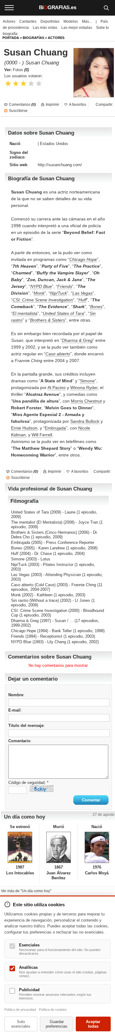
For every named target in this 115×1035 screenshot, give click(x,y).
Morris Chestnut (86, 401)
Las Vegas (82, 293)
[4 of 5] (31, 83)
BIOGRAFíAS (33, 38)
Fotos (21, 69)
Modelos (70, 21)
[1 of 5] (8, 83)
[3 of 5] (23, 83)
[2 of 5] (16, 83)
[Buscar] (106, 7)
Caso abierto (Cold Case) (33, 584)
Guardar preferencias (56, 1024)
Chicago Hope (83, 259)
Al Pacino (57, 387)
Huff (82, 299)
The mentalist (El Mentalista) (36, 522)
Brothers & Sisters (47, 320)
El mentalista (25, 313)
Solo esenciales (20, 1024)
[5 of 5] (39, 83)
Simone (87, 380)
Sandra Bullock (84, 421)
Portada (10, 38)
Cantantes (27, 21)
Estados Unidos (54, 143)
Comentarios (22, 104)
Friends (64, 286)
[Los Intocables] (20, 847)
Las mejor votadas (76, 27)
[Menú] (9, 8)
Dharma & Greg (77, 340)
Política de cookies (53, 1009)
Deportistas (49, 21)
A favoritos (77, 104)
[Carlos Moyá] (97, 847)
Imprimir (52, 104)
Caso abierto (57, 353)
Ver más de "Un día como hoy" (26, 891)
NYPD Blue (41, 286)
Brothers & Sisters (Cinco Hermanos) (44, 532)
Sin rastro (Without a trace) (35, 600)
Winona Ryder (84, 387)
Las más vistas (45, 27)
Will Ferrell (42, 434)
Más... (87, 21)
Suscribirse (18, 111)
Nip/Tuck (58, 293)
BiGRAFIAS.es (57, 7)
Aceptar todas (93, 1024)
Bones (96, 306)
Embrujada (55, 428)
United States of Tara (63, 313)
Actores (9, 21)
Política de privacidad (20, 1009)
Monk (39, 293)
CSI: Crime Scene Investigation (43, 299)
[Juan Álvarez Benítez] (58, 847)
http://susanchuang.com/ (60, 164)
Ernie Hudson (24, 428)
